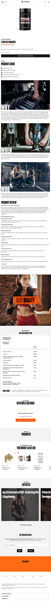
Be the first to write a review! (25, 420)
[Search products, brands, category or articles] (6, 2)
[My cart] (48, 2)
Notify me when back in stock (25, 56)
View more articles (26, 525)
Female (31, 550)
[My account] (45, 2)
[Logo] (25, 2)
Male (19, 550)
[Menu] (2, 2)
